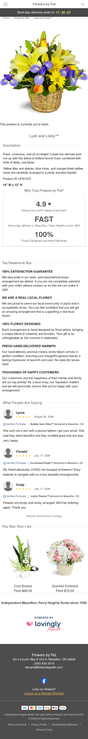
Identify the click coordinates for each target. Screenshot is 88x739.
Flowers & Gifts (21, 17)
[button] (79, 730)
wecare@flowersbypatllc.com (44, 667)
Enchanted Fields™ (41, 463)
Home (6, 17)
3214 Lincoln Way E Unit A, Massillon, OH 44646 (44, 659)
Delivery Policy (44, 729)
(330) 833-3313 (44, 663)
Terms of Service (17, 724)
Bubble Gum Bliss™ (42, 424)
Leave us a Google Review (44, 693)
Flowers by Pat (44, 4)
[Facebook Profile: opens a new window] (44, 681)
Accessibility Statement (65, 724)
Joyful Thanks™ (39, 496)
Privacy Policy (39, 724)
